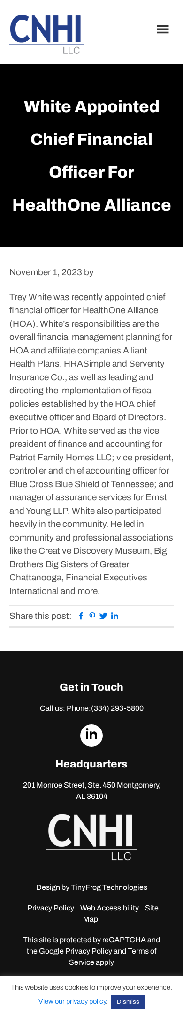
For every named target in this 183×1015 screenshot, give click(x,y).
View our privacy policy (72, 1001)
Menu (164, 29)
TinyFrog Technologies (109, 887)
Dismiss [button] (128, 1002)
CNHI (46, 34)
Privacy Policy (50, 908)
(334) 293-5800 (117, 708)
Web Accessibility (109, 908)
